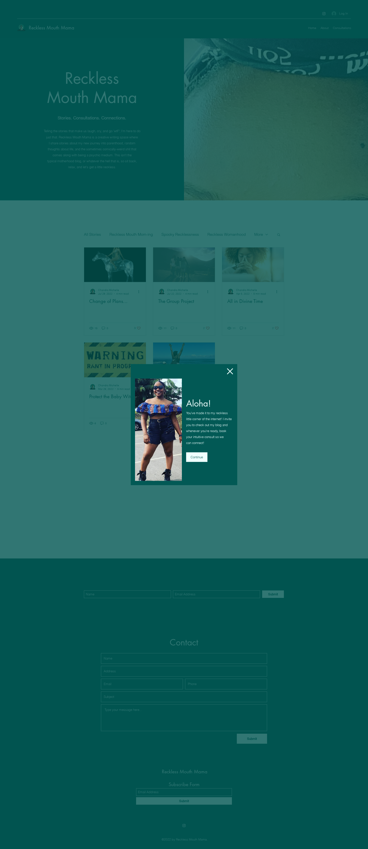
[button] (230, 371)
